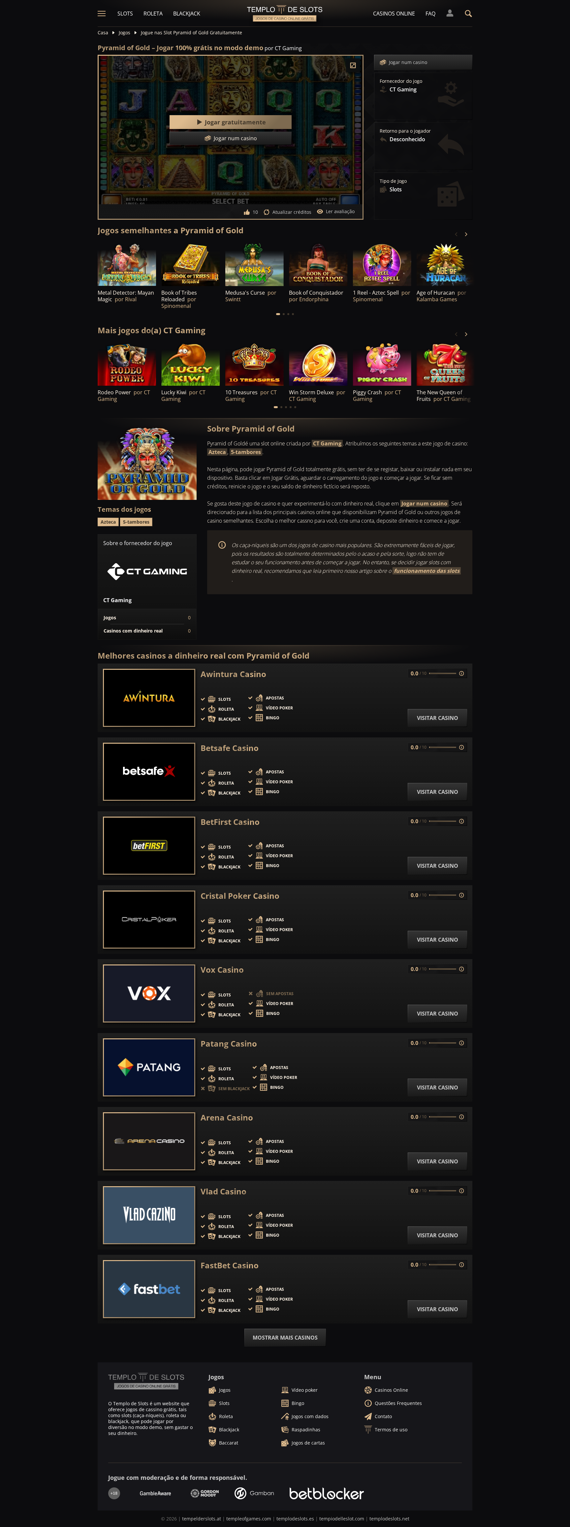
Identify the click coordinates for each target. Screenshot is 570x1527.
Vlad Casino (223, 1191)
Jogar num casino (408, 62)
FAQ (430, 13)
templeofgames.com (248, 1518)
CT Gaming (327, 443)
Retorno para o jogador (405, 131)
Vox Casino (222, 969)
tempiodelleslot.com (341, 1518)
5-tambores (246, 452)
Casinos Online (394, 13)
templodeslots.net (389, 1518)
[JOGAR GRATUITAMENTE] (127, 264)
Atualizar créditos (291, 212)
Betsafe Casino (230, 748)
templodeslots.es (295, 1518)
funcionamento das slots (426, 570)
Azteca (217, 452)
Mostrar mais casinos (285, 1337)
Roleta (153, 13)
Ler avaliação (340, 211)
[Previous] (456, 234)
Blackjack (186, 13)
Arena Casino (227, 1117)
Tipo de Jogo (393, 181)
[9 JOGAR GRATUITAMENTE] (190, 264)
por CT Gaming (283, 48)
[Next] (466, 234)
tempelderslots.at (201, 1518)
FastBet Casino (230, 1265)
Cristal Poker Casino (240, 896)
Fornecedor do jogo (401, 81)
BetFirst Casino (230, 822)
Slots (125, 13)
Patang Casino (229, 1043)
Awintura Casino (233, 674)
